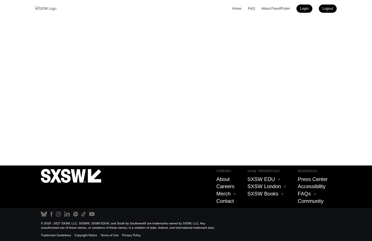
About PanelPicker (275, 8)
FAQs (304, 194)
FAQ (251, 8)
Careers (225, 186)
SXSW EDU (261, 179)
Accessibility (312, 186)
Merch (223, 194)
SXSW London (264, 186)
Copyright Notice (85, 235)
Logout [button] (327, 8)
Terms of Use (110, 235)
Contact (225, 201)
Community (311, 201)
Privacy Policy (131, 235)
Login (304, 8)
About (223, 179)
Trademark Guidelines (56, 235)
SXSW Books (262, 194)
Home (237, 8)
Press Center (313, 179)
